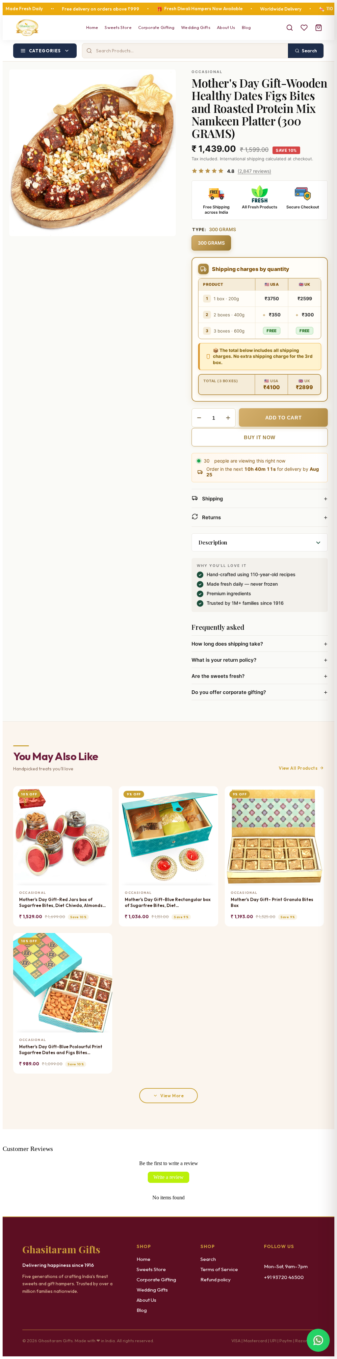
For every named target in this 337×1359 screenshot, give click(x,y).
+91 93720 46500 (284, 1277)
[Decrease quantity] (199, 418)
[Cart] (318, 27)
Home (92, 27)
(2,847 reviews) (254, 171)
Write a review (168, 1177)
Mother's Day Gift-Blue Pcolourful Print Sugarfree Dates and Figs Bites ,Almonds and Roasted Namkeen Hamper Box (60, 1050)
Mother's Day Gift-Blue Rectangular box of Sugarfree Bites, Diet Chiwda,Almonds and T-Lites (168, 903)
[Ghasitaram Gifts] (27, 27)
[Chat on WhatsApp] (318, 1338)
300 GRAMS (211, 243)
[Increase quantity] (228, 418)
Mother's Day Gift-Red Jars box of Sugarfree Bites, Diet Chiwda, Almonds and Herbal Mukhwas (61, 903)
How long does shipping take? (260, 644)
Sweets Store (118, 27)
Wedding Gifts (195, 27)
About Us (226, 27)
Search (208, 1259)
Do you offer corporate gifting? (260, 692)
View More (172, 1095)
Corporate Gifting (156, 27)
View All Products (298, 768)
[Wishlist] (304, 27)
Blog (246, 27)
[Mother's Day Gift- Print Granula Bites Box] (274, 835)
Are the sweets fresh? (260, 676)
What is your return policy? (260, 660)
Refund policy (215, 1279)
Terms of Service (219, 1269)
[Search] (289, 27)
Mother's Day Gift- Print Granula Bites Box (272, 902)
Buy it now (259, 437)
